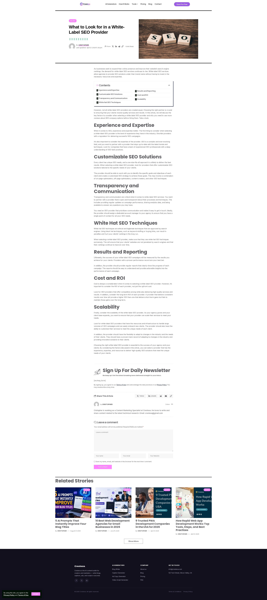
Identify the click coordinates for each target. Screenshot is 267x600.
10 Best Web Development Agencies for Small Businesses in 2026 (112, 524)
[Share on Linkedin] (116, 46)
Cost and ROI (142, 95)
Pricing (142, 576)
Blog (73, 21)
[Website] (172, 404)
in (86, 580)
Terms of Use (23, 595)
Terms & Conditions (175, 591)
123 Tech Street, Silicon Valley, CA (180, 573)
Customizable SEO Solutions (110, 94)
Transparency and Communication (113, 98)
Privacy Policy (9, 595)
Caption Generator (118, 573)
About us (143, 569)
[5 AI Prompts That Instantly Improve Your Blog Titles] (73, 502)
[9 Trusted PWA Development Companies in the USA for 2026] (154, 502)
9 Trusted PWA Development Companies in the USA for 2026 (153, 524)
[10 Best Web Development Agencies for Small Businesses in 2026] (113, 502)
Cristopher (84, 45)
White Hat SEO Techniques (110, 102)
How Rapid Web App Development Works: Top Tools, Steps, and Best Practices (192, 525)
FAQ (141, 580)
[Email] (166, 396)
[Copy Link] (122, 46)
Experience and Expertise (108, 90)
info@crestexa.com (175, 569)
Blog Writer (116, 569)
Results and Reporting (146, 91)
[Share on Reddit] (119, 46)
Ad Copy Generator (119, 576)
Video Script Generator (120, 580)
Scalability (141, 99)
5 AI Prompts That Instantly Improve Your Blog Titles (70, 524)
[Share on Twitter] (112, 46)
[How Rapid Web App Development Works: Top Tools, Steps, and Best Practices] (194, 502)
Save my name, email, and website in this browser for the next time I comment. (124, 461)
